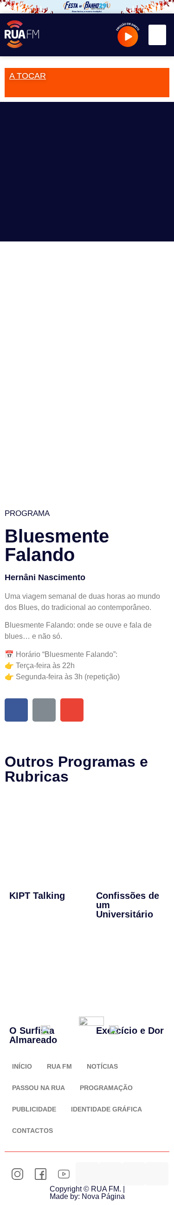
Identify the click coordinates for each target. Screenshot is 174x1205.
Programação (106, 1087)
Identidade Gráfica (106, 1109)
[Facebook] (16, 710)
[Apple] (156, 1173)
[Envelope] (72, 710)
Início (22, 1066)
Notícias (102, 1066)
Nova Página (103, 1196)
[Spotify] (133, 1173)
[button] (157, 35)
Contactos (32, 1130)
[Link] (44, 710)
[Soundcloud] (87, 1173)
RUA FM (59, 1066)
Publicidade (34, 1109)
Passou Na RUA (38, 1087)
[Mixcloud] (110, 1173)
